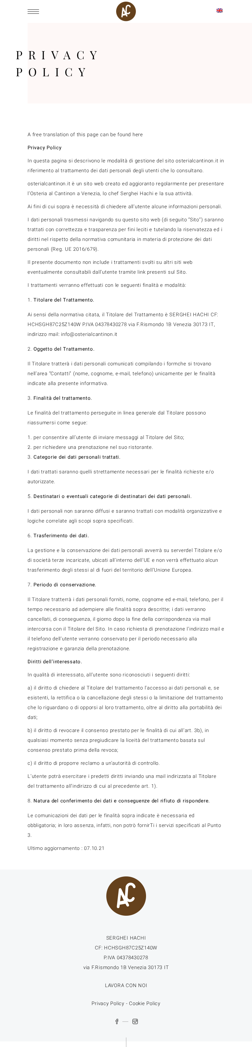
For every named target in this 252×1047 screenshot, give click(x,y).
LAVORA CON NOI (126, 985)
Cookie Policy (144, 1003)
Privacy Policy (108, 1003)
